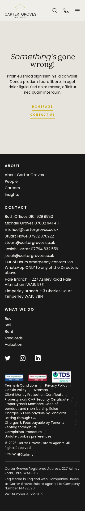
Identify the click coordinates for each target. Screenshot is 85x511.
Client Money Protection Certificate (34, 394)
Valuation (13, 344)
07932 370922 (41, 236)
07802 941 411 (46, 223)
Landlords (14, 338)
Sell (8, 325)
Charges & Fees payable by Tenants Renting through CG (34, 425)
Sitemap (41, 390)
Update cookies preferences (28, 436)
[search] (55, 10)
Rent (9, 331)
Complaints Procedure (23, 431)
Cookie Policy (15, 390)
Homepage (42, 107)
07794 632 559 (44, 249)
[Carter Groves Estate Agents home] (20, 10)
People (11, 181)
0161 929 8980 (41, 216)
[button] (77, 11)
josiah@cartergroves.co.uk (29, 255)
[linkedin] (38, 357)
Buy (8, 318)
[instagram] (23, 357)
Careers (12, 188)
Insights (12, 194)
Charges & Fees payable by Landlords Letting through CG (35, 415)
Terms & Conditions (21, 385)
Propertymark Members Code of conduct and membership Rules (31, 406)
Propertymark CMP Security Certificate (37, 399)
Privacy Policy (56, 385)
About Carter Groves (24, 175)
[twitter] (7, 357)
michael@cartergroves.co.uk (32, 229)
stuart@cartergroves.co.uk (30, 242)
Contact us (42, 115)
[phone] (66, 10)
